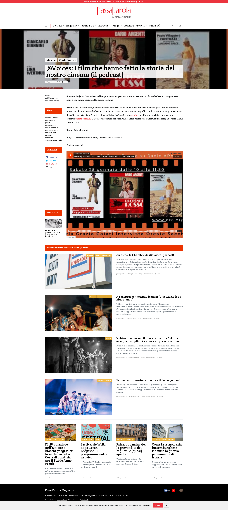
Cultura (91, 439)
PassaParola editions (104, 1)
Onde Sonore (67, 60)
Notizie (57, 25)
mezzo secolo (50, 125)
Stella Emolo (120, 318)
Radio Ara (49, 138)
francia (56, 118)
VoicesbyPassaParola (53, 140)
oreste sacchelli (51, 128)
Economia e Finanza (159, 439)
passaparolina (120, 274)
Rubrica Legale (59, 439)
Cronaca (93, 297)
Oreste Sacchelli (83, 118)
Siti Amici (62, 495)
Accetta (158, 505)
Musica (51, 60)
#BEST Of (154, 25)
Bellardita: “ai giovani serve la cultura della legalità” (52, 233)
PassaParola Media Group (129, 1)
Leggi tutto (146, 505)
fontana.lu (85, 500)
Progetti (140, 25)
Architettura (121, 439)
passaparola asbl (62, 500)
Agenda (129, 25)
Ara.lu (134, 115)
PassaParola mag (90, 1)
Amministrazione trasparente (83, 495)
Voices (116, 1)
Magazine (72, 25)
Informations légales (119, 495)
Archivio (103, 495)
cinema (48, 118)
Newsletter (50, 495)
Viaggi (116, 25)
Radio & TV (88, 25)
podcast (48, 135)
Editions (103, 25)
